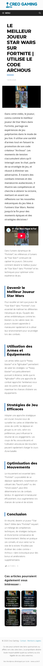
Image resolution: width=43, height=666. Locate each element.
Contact (23, 641)
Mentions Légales (34, 641)
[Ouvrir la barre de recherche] (40, 13)
